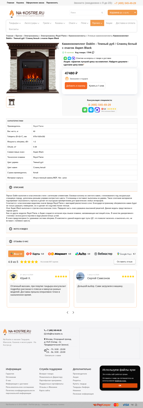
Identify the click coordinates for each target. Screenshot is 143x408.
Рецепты (77, 380)
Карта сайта (44, 390)
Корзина (20, 2)
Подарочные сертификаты (51, 383)
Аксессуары (31, 23)
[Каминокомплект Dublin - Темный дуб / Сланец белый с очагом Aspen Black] (57, 47)
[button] (67, 312)
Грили (46, 23)
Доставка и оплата (125, 23)
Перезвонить (52, 2)
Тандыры (14, 23)
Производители (80, 373)
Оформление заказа (35, 2)
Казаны (59, 23)
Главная (10, 2)
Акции (109, 23)
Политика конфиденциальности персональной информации (20, 391)
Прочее (96, 23)
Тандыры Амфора (81, 387)
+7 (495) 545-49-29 (125, 3)
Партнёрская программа (50, 380)
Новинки (77, 390)
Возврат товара (46, 373)
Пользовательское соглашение (20, 387)
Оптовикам (11, 377)
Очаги (72, 23)
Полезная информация (83, 393)
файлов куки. (120, 380)
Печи (83, 23)
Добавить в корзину (75, 85)
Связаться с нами (53, 355)
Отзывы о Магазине (48, 387)
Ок (120, 385)
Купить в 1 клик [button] (96, 85)
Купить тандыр (79, 383)
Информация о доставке (17, 383)
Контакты (14, 29)
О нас (8, 380)
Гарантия (10, 373)
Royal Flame (38, 126)
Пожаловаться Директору (50, 377)
